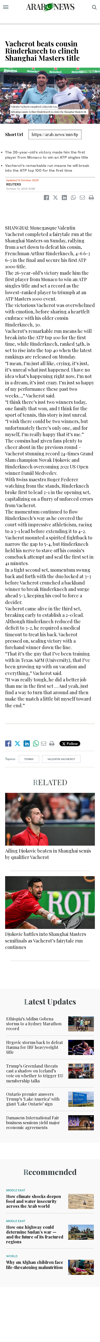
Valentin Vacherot (61, 759)
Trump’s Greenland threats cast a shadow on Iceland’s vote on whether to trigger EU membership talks (34, 1073)
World (11, 1256)
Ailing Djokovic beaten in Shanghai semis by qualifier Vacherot (48, 854)
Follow (72, 743)
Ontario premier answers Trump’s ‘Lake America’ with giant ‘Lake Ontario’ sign (32, 1099)
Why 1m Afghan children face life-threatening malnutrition (34, 1264)
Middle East (15, 1190)
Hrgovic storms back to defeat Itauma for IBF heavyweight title (34, 1047)
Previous (6, 96)
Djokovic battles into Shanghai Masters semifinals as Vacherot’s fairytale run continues (45, 940)
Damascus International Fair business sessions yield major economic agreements (33, 1122)
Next (93, 96)
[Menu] (5, 7)
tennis (29, 759)
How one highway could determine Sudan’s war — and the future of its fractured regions (34, 1234)
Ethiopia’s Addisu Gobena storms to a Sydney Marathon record (34, 1023)
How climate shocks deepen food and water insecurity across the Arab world (33, 1201)
